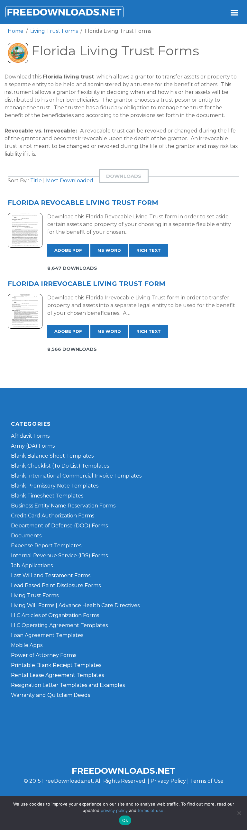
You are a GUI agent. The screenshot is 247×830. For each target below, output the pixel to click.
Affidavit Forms (30, 436)
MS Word (109, 250)
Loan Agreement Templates (47, 635)
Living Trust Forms (35, 595)
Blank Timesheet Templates (47, 496)
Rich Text (148, 250)
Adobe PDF (68, 250)
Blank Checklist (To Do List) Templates (60, 466)
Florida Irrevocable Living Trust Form (86, 283)
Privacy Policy (168, 781)
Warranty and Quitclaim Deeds (50, 695)
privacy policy (114, 810)
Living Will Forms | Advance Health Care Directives (75, 605)
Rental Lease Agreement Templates (57, 675)
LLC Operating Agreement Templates (59, 625)
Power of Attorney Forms (43, 655)
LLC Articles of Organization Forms (55, 615)
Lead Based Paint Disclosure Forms (56, 585)
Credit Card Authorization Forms (52, 516)
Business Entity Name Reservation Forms (63, 506)
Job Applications (32, 565)
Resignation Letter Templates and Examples (68, 685)
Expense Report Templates (46, 546)
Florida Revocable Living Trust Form (83, 202)
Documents (26, 536)
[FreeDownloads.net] (64, 12)
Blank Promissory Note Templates (54, 486)
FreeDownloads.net (124, 771)
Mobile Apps (26, 645)
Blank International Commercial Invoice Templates (76, 476)
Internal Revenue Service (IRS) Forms (59, 555)
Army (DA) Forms (33, 446)
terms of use (150, 810)
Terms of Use (207, 781)
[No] (239, 813)
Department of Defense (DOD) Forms (59, 526)
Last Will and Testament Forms (50, 575)
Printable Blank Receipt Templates (56, 665)
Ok (125, 820)
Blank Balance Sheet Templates (52, 456)
